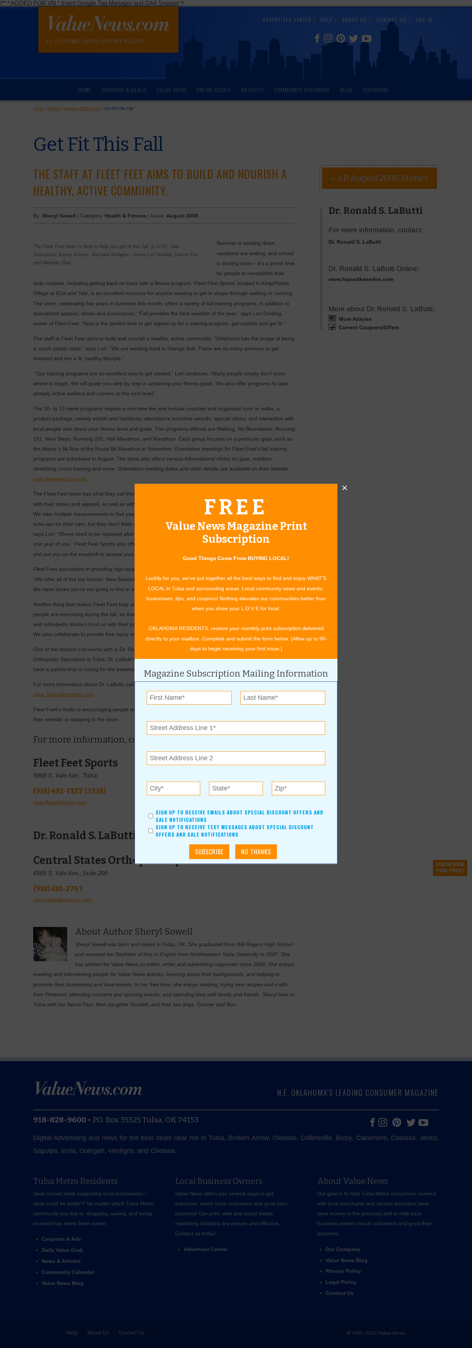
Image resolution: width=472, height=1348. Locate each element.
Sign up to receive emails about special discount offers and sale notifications (239, 816)
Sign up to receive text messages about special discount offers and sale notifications (235, 831)
